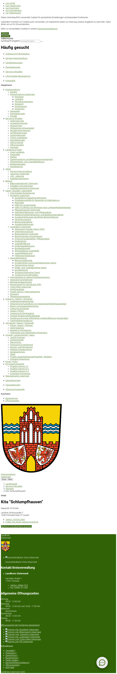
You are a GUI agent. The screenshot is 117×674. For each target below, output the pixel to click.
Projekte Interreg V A (19, 366)
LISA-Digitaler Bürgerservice (22, 193)
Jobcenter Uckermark (19, 174)
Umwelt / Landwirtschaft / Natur (20, 335)
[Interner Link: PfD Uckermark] (60, 641)
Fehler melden (11, 660)
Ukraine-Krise (16, 125)
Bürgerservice (11, 398)
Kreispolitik (15, 154)
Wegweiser (15, 111)
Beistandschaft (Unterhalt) (26, 234)
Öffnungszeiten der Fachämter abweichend (20, 625)
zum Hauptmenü (13, 5)
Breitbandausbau (17, 164)
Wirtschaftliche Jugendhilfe (27, 251)
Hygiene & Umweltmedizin (26, 275)
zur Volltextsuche (13, 13)
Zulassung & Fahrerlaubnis (22, 313)
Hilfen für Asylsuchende (25, 205)
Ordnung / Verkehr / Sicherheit (18, 299)
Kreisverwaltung (12, 89)
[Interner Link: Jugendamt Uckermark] (60, 637)
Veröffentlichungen (18, 133)
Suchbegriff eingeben (10, 41)
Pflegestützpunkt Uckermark (27, 210)
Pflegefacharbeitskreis (20, 296)
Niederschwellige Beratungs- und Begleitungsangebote (39, 215)
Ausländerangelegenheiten (22, 301)
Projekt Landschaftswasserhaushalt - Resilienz (31, 357)
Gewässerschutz (17, 352)
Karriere (13, 92)
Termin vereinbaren (18, 137)
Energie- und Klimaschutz (21, 347)
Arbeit (8, 169)
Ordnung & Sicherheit (19, 308)
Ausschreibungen (18, 135)
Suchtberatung (21, 270)
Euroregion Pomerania (20, 373)
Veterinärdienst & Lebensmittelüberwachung (30, 277)
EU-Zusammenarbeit (14, 364)
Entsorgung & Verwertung (21, 344)
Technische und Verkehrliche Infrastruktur (28, 332)
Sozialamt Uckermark (19, 195)
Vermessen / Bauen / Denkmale (19, 323)
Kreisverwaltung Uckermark (22, 94)
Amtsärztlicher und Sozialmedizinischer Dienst (35, 263)
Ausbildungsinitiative (19, 178)
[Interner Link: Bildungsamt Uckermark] (60, 632)
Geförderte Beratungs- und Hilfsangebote (33, 212)
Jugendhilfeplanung (23, 253)
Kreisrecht (19, 104)
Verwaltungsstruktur (24, 101)
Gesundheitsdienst (18, 258)
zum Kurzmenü (12, 8)
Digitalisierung (16, 166)
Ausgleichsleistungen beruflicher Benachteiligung (36, 217)
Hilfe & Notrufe (16, 142)
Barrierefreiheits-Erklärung (17, 662)
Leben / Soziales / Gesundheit (18, 190)
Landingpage (11, 484)
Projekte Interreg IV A (19, 369)
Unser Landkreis (17, 152)
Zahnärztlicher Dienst (24, 265)
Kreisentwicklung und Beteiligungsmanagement (31, 159)
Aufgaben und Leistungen (21, 186)
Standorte (19, 97)
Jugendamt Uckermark (20, 227)
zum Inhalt (10, 3)
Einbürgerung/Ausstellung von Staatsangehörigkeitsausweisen (38, 304)
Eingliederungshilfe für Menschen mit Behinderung (37, 200)
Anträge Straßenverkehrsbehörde (25, 316)
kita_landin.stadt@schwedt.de (21, 522)
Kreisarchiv (20, 109)
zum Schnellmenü (13, 10)
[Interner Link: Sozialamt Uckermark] (60, 629)
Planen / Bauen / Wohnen (21, 325)
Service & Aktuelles (13, 118)
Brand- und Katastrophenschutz (24, 306)
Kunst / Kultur (11, 361)
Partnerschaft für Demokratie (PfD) (25, 284)
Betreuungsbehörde (23, 260)
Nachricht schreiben (10, 526)
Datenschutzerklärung (47, 29)
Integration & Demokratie (21, 279)
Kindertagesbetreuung (25, 246)
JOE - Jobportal (17, 176)
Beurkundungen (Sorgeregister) (29, 236)
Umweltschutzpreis (18, 123)
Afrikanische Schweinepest (22, 128)
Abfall (12, 354)
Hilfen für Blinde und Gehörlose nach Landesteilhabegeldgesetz (43, 207)
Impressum (10, 653)
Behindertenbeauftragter (21, 282)
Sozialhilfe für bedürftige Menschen (30, 198)
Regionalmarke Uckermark (17, 376)
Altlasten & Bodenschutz (21, 349)
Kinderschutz (20, 241)
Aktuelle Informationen (20, 130)
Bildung (8, 181)
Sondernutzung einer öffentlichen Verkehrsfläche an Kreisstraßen (39, 318)
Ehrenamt (14, 294)
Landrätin (19, 99)
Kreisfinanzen (21, 106)
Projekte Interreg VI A (19, 371)
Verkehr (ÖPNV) (17, 311)
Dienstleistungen (17, 113)
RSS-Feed (9, 667)
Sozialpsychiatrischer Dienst (27, 272)
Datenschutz (11, 655)
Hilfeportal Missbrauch (25, 255)
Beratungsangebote (23, 222)
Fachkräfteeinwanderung (21, 320)
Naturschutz (15, 342)
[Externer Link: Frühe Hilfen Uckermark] (60, 639)
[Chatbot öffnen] (102, 662)
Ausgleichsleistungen (24, 224)
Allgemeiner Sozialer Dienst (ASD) (30, 229)
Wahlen (13, 157)
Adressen (14, 147)
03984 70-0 (19, 585)
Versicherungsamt (23, 219)
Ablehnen (5, 33)
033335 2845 (15, 519)
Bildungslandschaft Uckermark (24, 183)
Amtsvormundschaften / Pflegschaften (32, 239)
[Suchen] (42, 41)
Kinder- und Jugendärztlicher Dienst (31, 267)
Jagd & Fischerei (17, 337)
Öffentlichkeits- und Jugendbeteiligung (27, 162)
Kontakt (13, 116)
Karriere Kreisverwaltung (21, 171)
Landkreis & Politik (13, 150)
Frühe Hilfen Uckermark (20, 287)
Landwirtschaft (17, 340)
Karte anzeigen (25, 526)
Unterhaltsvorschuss (24, 231)
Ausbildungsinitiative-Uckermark (24, 188)
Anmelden (10, 650)
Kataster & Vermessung (20, 330)
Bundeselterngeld (22, 248)
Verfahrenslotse (17, 289)
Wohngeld (19, 202)
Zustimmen (5, 36)
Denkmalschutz (17, 328)
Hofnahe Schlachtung (20, 359)
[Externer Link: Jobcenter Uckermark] (60, 634)
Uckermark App (17, 121)
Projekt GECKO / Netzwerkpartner (25, 292)
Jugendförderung (22, 243)
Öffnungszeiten (17, 145)
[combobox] (30, 41)
